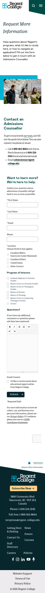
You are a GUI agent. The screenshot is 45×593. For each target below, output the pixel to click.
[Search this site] (33, 6)
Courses (29, 540)
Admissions (38, 463)
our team (28, 136)
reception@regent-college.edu (22, 520)
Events (28, 534)
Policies (28, 553)
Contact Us (13, 537)
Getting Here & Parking (14, 530)
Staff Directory (12, 545)
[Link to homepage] (12, 5)
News (27, 528)
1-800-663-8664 (28, 515)
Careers (11, 553)
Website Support (22, 574)
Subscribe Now (21, 488)
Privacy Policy (22, 584)
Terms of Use (22, 579)
